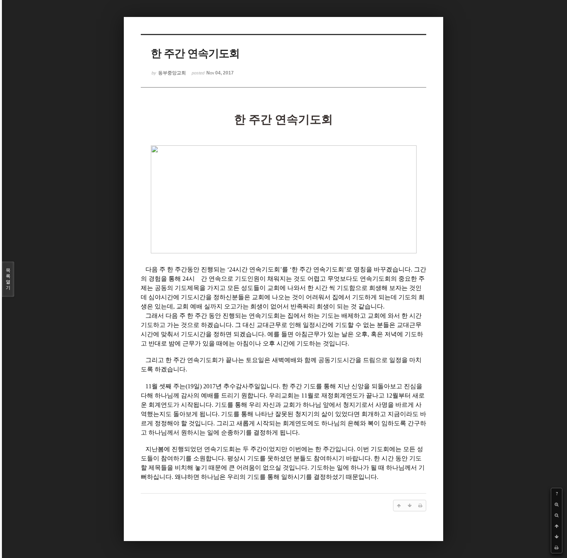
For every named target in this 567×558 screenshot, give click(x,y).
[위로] (556, 526)
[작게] (556, 515)
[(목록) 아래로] (556, 536)
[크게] (556, 504)
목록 (8, 279)
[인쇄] (556, 547)
